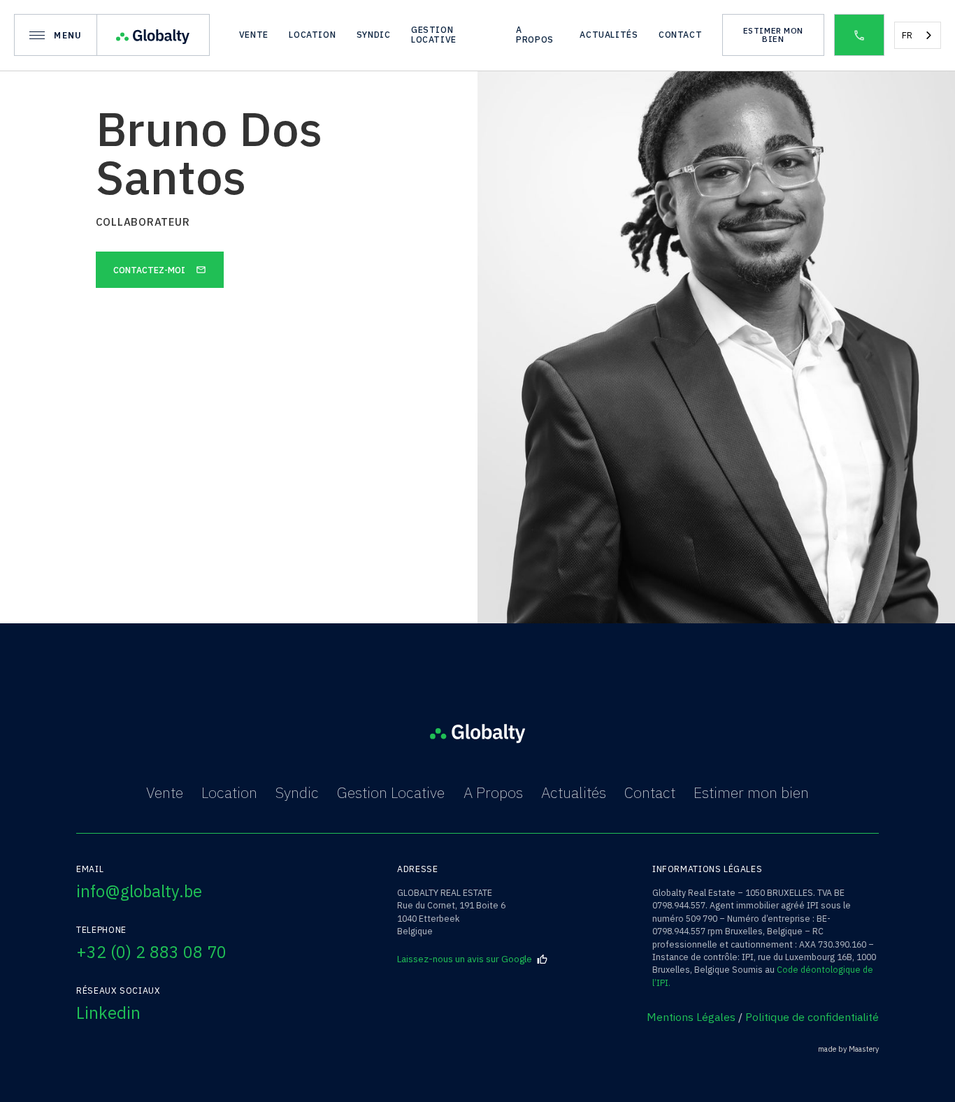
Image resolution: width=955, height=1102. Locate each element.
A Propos (493, 792)
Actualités (573, 792)
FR (907, 35)
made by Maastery (848, 1049)
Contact (680, 34)
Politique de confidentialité (812, 1017)
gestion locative (434, 34)
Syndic (297, 792)
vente (253, 34)
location (312, 34)
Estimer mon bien (751, 792)
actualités (609, 34)
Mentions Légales (691, 1017)
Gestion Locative (391, 792)
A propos (535, 34)
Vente (164, 792)
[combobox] (917, 35)
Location (229, 792)
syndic (374, 34)
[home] (153, 35)
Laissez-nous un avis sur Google (464, 959)
